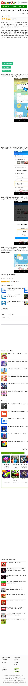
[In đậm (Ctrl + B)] (6, 314)
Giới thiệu (16, 659)
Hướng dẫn (8, 2)
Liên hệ (15, 664)
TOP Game (13, 6)
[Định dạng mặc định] (12, 314)
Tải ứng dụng (5, 661)
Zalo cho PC (6, 71)
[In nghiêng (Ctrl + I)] (9, 314)
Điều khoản (16, 661)
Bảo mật (16, 662)
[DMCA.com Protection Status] (16, 672)
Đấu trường (4, 659)
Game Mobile (21, 6)
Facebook (4, 669)
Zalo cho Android (7, 63)
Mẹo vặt (7, 16)
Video (15, 2)
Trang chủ (7, 6)
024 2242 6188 (12, 680)
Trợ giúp (4, 662)
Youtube (4, 670)
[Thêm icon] (3, 314)
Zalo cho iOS (6, 67)
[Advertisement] (14, 501)
